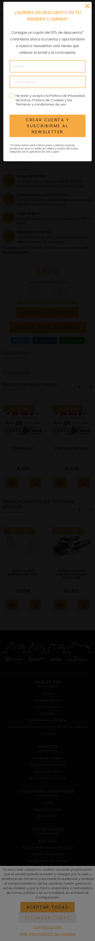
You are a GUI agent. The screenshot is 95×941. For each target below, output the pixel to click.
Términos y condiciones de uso (40, 104)
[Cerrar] (87, 6)
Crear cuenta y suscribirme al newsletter (47, 126)
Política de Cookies (48, 100)
